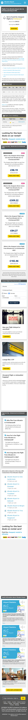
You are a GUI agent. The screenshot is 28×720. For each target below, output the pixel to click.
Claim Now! (7, 336)
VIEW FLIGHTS (21, 121)
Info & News (16, 703)
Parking (5, 703)
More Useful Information (14, 690)
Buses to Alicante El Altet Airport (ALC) (12, 70)
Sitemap (17, 704)
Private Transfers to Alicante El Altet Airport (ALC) (14, 68)
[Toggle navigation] (25, 2)
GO (23, 698)
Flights (9, 701)
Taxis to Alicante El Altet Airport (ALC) (11, 72)
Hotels (10, 703)
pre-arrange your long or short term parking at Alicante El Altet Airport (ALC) (13, 60)
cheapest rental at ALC (16, 139)
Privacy (12, 704)
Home (5, 701)
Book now (14, 28)
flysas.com (4, 104)
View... (4, 623)
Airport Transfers (21, 701)
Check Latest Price (14, 175)
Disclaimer (22, 703)
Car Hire (14, 701)
